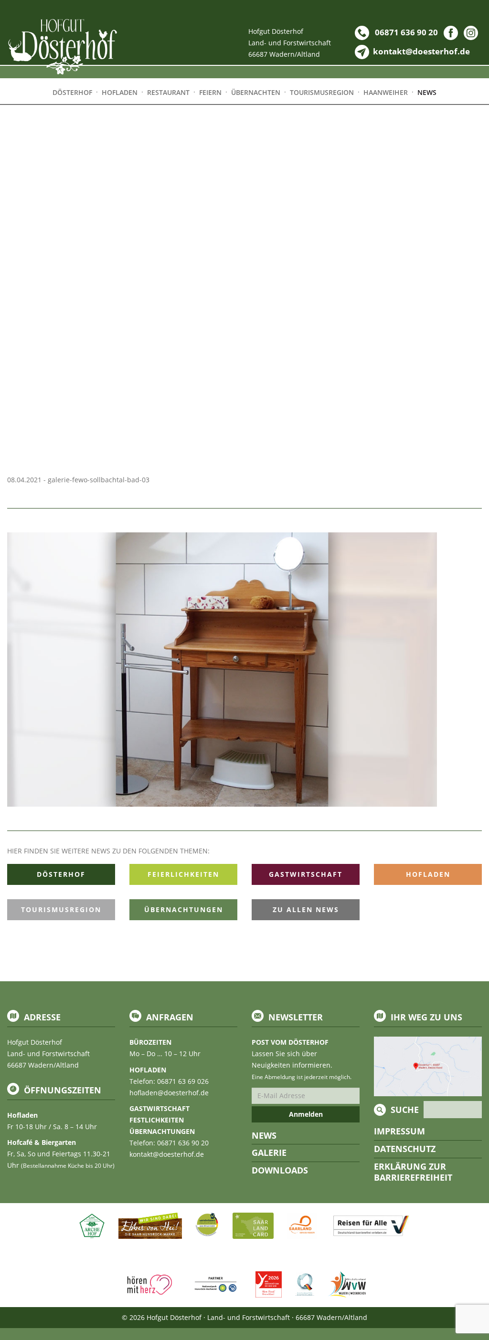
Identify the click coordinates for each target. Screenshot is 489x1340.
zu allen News (306, 909)
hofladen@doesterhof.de (169, 1092)
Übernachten (255, 92)
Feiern (210, 92)
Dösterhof (61, 874)
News (264, 1135)
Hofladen (428, 874)
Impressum (399, 1131)
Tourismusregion (61, 909)
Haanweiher (385, 92)
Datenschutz (405, 1148)
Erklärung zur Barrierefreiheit (413, 1172)
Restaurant (168, 92)
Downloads (280, 1170)
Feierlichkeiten (183, 874)
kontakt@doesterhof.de (166, 1154)
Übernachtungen (183, 909)
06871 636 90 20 (405, 32)
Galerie (269, 1152)
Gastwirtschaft (305, 874)
